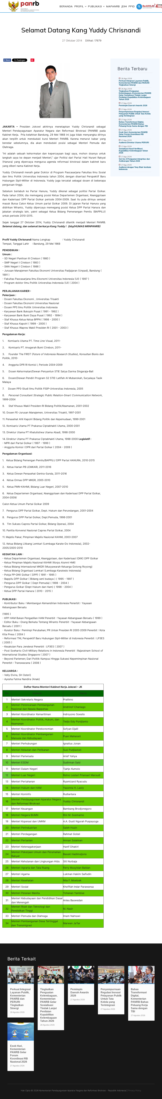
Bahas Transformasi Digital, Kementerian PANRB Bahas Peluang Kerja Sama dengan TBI (133, 124)
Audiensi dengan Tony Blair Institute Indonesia (135, 168)
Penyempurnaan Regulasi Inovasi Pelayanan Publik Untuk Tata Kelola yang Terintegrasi (135, 114)
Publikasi (95, 6)
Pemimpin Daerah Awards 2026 (133, 105)
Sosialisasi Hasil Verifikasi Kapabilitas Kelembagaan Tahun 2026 (133, 151)
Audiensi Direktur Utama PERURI (134, 142)
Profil (79, 6)
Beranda (66, 6)
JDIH (124, 6)
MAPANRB (113, 6)
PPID (131, 6)
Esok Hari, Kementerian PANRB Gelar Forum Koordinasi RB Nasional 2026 (133, 134)
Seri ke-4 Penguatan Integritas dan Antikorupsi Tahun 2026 (134, 160)
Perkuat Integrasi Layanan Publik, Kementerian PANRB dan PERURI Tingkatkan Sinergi (134, 83)
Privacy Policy (134, 1090)
